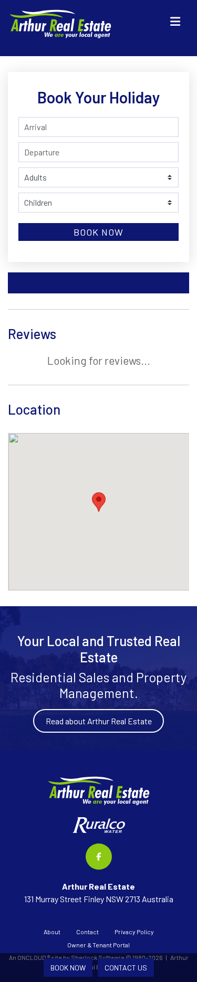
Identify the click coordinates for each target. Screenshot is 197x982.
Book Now (98, 232)
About (52, 931)
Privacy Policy (134, 931)
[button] (99, 502)
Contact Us (126, 967)
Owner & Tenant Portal (98, 944)
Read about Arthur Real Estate (99, 721)
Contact (87, 931)
